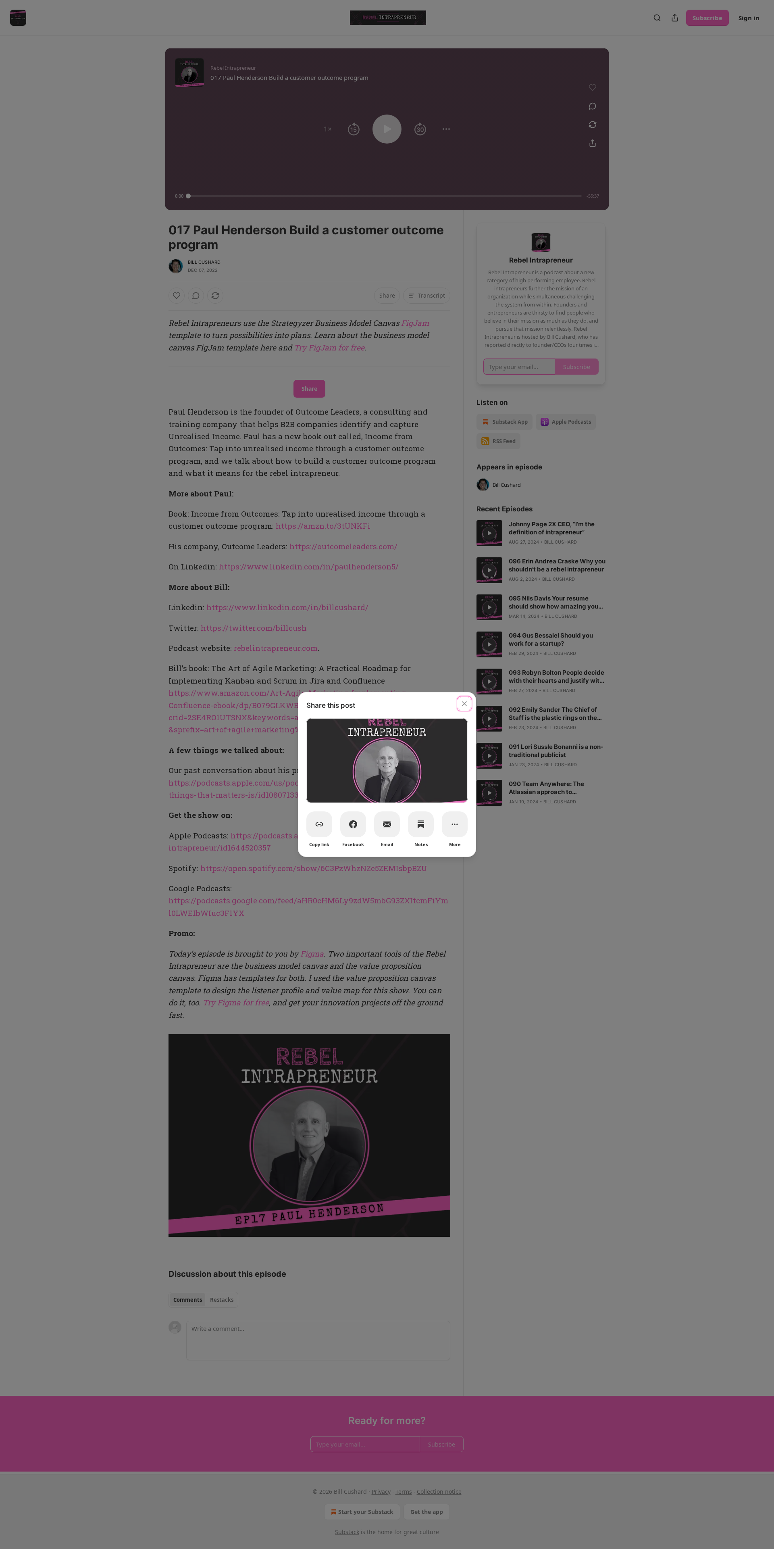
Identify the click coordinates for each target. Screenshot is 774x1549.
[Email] (387, 824)
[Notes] (421, 824)
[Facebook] (353, 824)
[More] (455, 824)
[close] (464, 703)
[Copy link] (319, 824)
